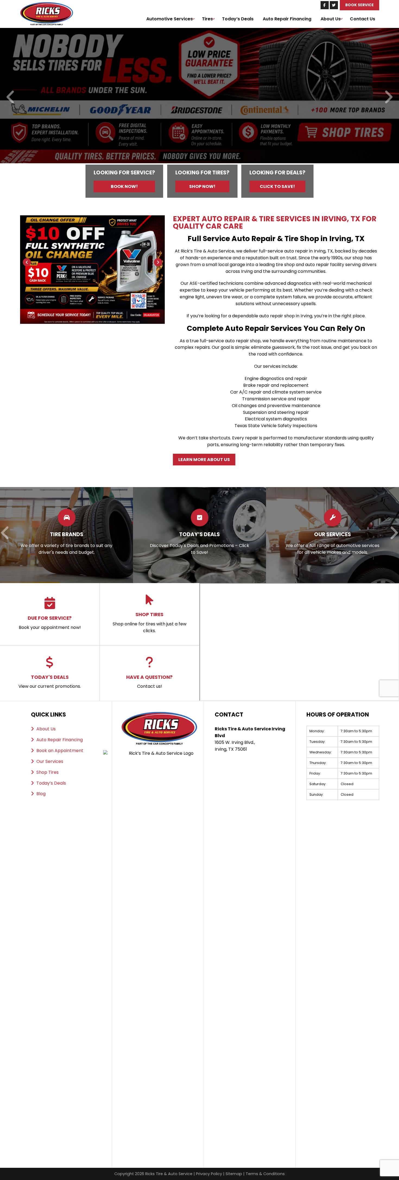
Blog (41, 794)
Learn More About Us (204, 459)
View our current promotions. (49, 682)
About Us (331, 19)
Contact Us (362, 19)
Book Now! (124, 186)
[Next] (388, 97)
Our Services (49, 761)
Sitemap (234, 1173)
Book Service (359, 5)
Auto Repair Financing (287, 19)
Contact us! (149, 682)
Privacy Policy (209, 1173)
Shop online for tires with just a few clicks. (149, 622)
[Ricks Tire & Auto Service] (46, 5)
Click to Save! (277, 186)
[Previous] (10, 97)
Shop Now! (202, 186)
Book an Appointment (59, 750)
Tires (207, 19)
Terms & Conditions (265, 1173)
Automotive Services (169, 19)
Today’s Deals (238, 19)
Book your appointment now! (50, 623)
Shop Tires (47, 772)
